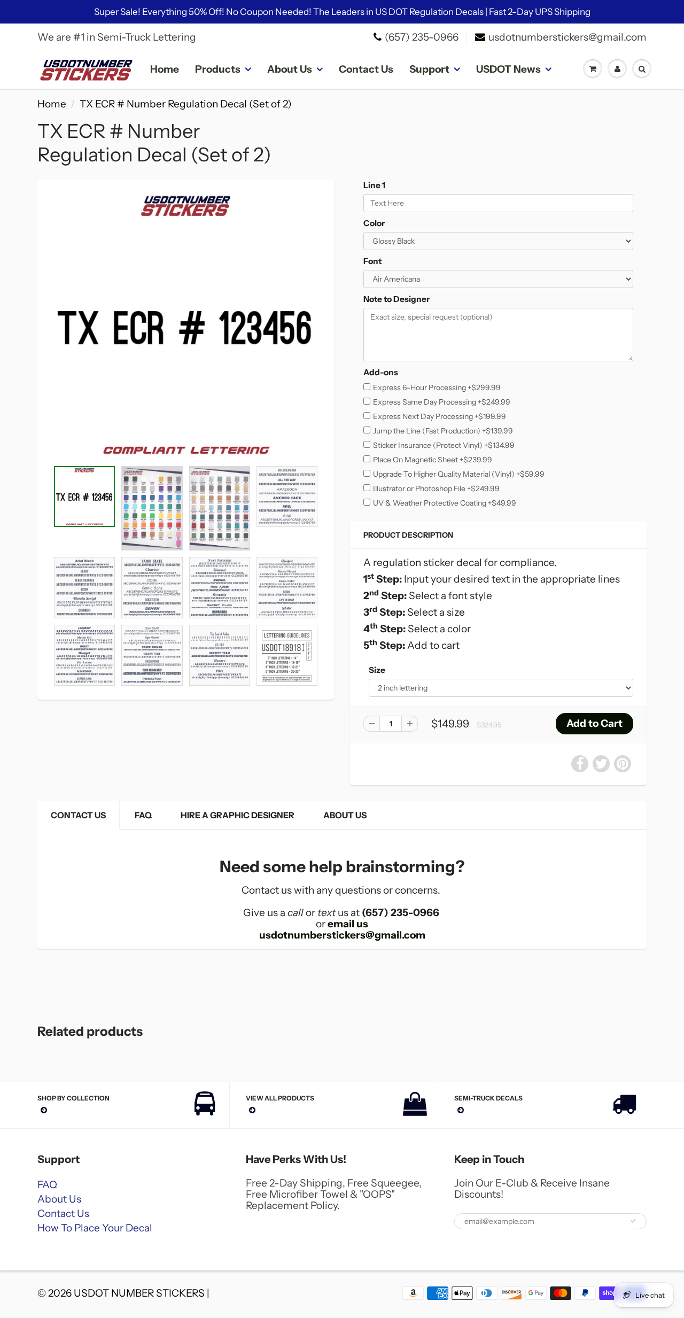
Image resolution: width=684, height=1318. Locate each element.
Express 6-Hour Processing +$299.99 (437, 387)
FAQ (143, 815)
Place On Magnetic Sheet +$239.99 (432, 459)
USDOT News (508, 69)
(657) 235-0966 (421, 37)
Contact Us (366, 69)
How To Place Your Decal (94, 1228)
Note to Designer (396, 299)
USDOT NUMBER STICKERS (139, 1293)
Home (164, 69)
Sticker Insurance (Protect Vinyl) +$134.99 (444, 445)
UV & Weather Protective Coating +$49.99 (444, 503)
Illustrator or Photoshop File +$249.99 (436, 488)
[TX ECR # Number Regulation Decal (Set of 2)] (185, 325)
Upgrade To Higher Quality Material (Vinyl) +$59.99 (459, 474)
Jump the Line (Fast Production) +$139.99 (443, 431)
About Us (289, 69)
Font (372, 261)
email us (348, 924)
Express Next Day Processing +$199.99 (439, 416)
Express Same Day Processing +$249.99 (441, 402)
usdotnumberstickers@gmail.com (567, 37)
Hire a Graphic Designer (237, 815)
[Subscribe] (633, 1220)
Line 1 (374, 185)
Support (429, 69)
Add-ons (380, 372)
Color (374, 223)
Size (377, 670)
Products (217, 69)
